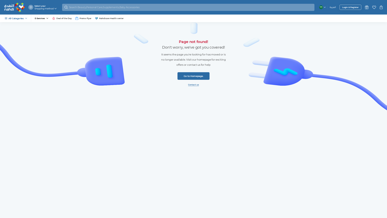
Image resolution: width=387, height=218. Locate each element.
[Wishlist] (374, 7)
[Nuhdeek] (367, 7)
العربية (333, 7)
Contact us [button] (193, 84)
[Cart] (381, 7)
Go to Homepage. (193, 76)
